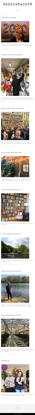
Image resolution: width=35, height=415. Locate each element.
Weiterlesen (29, 45)
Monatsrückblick (14, 227)
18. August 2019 (2, 191)
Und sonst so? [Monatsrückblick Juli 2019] (10, 189)
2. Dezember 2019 (3, 56)
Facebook (16, 407)
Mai (12, 264)
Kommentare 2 (8, 191)
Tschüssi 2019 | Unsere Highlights (8, 17)
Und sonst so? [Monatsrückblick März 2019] (11, 315)
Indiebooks (5, 398)
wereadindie (19, 398)
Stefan (6, 56)
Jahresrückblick (13, 48)
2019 (11, 48)
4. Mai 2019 (2, 272)
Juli (12, 227)
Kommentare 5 (8, 316)
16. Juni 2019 (2, 235)
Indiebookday (16, 398)
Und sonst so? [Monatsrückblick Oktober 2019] (11, 54)
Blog (3, 48)
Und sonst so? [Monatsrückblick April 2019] (11, 271)
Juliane (5, 272)
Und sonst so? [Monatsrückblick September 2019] (12, 108)
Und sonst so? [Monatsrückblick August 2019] (11, 152)
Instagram (18, 407)
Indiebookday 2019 (5, 360)
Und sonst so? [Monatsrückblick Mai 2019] (10, 234)
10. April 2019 (2, 316)
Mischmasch (5, 48)
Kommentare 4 (8, 235)
